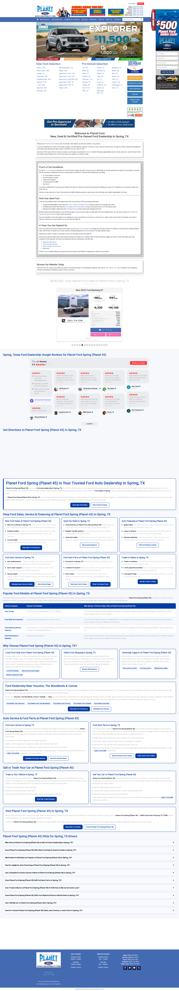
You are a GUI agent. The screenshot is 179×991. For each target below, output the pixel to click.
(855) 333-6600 (138, 15)
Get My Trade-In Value (148, 581)
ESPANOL (141, 3)
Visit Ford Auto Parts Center (122, 756)
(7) (85, 91)
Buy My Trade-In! (135, 78)
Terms (39, 981)
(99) (41, 68)
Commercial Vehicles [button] (72, 19)
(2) (66, 85)
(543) (41, 85)
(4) (86, 85)
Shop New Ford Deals (79, 505)
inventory (88, 152)
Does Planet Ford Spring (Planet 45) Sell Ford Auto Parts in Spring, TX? (33, 880)
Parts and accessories (50, 244)
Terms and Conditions (55, 984)
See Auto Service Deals (58, 758)
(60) (41, 88)
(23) (68, 79)
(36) (41, 91)
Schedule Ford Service (101, 709)
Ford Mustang (71, 209)
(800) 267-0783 (138, 11)
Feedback (117, 19)
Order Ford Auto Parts (100, 584)
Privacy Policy (45, 981)
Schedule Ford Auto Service (35, 758)
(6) (66, 68)
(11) (87, 79)
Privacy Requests (54, 981)
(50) (42, 76)
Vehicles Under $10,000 (135, 101)
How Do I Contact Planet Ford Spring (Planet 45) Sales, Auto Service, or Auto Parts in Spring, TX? (44, 910)
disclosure (90, 340)
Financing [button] (93, 19)
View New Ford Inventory (31, 547)
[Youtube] (134, 968)
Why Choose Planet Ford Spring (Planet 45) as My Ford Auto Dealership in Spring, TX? (39, 842)
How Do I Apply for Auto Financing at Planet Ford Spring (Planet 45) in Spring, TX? (37, 865)
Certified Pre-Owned (135, 83)
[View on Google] (56, 389)
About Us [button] (109, 19)
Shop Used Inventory (89, 545)
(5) (66, 82)
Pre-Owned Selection (95, 63)
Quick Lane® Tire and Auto (52, 246)
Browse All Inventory (89, 669)
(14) (116, 82)
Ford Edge (69, 207)
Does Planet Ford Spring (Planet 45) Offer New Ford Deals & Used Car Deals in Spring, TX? (40, 850)
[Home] (37, 19)
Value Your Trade (114, 336)
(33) (44, 79)
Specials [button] (84, 19)
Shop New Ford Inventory (79, 709)
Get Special (107, 332)
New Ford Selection (48, 63)
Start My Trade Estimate (46, 799)
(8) (100, 76)
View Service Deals (44, 584)
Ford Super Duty (82, 205)
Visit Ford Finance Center (148, 545)
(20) (63, 71)
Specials (135, 94)
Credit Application (135, 89)
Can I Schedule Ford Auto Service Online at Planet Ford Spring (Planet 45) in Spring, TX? (40, 873)
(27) (66, 76)
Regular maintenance (50, 242)
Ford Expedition (79, 207)
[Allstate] (135, 66)
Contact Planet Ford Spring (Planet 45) (100, 827)
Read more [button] (59, 382)
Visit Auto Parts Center (78, 584)
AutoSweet (101, 989)
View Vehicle (98, 336)
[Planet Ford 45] (45, 10)
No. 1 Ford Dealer (49, 170)
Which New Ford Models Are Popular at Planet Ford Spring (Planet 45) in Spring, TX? (38, 858)
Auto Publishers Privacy (42, 984)
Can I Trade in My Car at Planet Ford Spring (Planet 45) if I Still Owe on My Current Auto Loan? (42, 888)
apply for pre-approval (83, 229)
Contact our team (114, 268)
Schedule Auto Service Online (21, 584)
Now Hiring (131, 3)
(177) (67, 73)
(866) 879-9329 (138, 7)
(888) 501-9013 (138, 9)
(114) (86, 88)
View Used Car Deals (100, 505)
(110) (42, 82)
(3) (100, 88)
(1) (40, 73)
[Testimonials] (135, 112)
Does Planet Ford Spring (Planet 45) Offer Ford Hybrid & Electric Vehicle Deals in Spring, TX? (42, 895)
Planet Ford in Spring (52, 144)
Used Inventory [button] (56, 19)
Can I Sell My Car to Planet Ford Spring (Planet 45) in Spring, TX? (30, 903)
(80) (43, 71)
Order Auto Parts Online (146, 756)
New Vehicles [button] (45, 19)
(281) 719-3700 (75, 321)
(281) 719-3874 (138, 13)
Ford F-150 (71, 205)
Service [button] (101, 19)
